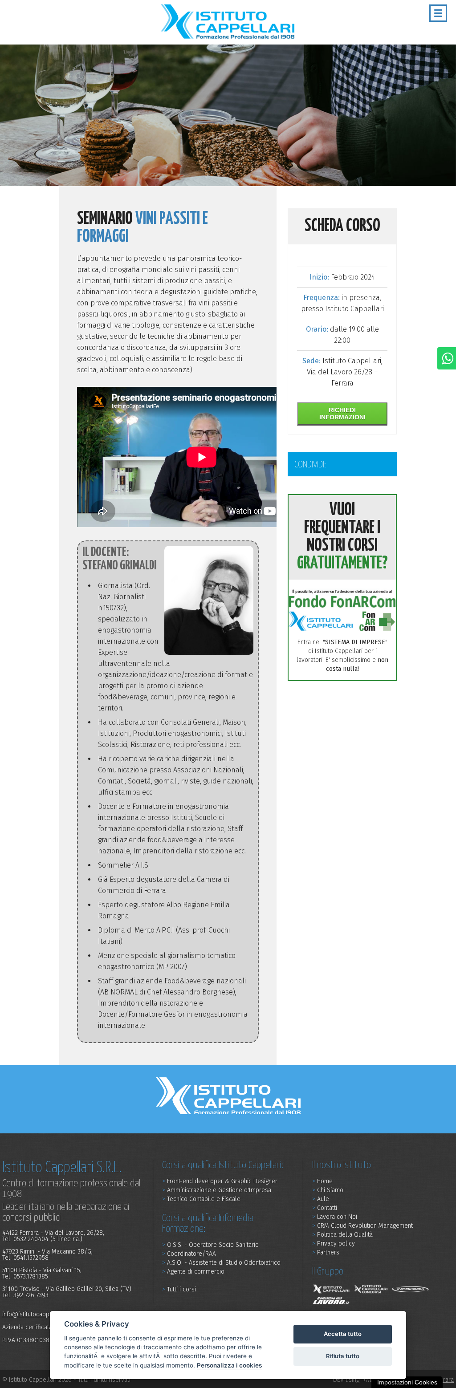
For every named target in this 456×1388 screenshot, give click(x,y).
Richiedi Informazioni (342, 413)
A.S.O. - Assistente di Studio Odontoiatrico (221, 1263)
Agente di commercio (193, 1272)
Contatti (324, 1208)
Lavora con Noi (334, 1217)
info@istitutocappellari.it (35, 1314)
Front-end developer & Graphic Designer (219, 1181)
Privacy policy (333, 1244)
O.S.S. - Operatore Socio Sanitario (210, 1245)
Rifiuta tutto (342, 1356)
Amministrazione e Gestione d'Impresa (216, 1190)
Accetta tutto (343, 1333)
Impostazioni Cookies (407, 1382)
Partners (325, 1253)
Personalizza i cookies (229, 1365)
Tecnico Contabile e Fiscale (201, 1199)
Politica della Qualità (342, 1235)
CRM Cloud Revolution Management (362, 1226)
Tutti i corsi (179, 1290)
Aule (320, 1199)
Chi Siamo (327, 1190)
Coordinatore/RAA (189, 1254)
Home (322, 1181)
